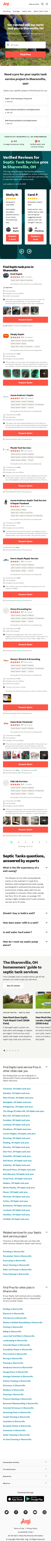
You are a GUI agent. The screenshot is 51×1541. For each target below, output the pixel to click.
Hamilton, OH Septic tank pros (16, 1214)
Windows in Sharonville (13, 1390)
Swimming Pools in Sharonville (17, 1412)
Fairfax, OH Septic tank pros (15, 1201)
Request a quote (12, 238)
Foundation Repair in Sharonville (17, 1349)
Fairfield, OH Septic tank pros (16, 1219)
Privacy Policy (31, 1528)
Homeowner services (11, 1462)
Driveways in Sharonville (14, 1385)
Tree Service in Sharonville (14, 1318)
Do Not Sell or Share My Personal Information (25, 1536)
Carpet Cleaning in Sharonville (16, 1417)
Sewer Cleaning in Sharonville (16, 1265)
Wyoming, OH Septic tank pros (16, 1138)
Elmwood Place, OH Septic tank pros (19, 1169)
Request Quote (25, 319)
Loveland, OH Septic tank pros (16, 1210)
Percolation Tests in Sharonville (17, 1256)
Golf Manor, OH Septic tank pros (17, 1160)
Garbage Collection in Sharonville (18, 1376)
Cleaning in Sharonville (13, 1394)
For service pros (9, 1469)
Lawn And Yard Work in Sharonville (18, 1336)
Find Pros (25, 54)
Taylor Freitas (10, 1013)
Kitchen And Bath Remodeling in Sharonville (22, 1322)
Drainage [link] (16, 11)
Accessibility (25, 1532)
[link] (8, 229)
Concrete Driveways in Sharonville (18, 1408)
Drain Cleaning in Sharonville (16, 1274)
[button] (7, 310)
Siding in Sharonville (12, 1331)
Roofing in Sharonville (13, 1309)
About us (6, 1483)
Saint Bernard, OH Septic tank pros (18, 1174)
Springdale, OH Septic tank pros (17, 1102)
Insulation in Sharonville (14, 1421)
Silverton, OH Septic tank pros (16, 1147)
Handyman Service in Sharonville (17, 1367)
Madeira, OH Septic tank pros (16, 1183)
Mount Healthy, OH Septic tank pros (19, 1187)
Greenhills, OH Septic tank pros (17, 1156)
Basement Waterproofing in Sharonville (20, 1403)
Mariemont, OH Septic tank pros (17, 1205)
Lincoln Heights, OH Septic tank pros (19, 1133)
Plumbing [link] (6, 11)
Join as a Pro (34, 4)
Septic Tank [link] (26, 11)
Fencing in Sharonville (13, 1327)
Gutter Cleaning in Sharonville (16, 1435)
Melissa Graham (43, 1013)
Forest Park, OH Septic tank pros (17, 1178)
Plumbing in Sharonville (13, 1251)
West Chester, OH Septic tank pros (18, 1097)
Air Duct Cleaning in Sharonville (17, 1439)
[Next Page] (46, 842)
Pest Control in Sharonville (15, 1354)
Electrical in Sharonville (13, 1313)
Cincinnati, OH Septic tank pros (17, 1088)
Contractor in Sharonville (14, 1430)
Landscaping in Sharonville (15, 1340)
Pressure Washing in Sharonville (17, 1399)
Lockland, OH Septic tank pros (16, 1124)
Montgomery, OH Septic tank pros (18, 1106)
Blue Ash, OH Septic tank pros (16, 1115)
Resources (7, 1476)
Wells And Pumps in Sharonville (17, 1269)
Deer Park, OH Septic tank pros (17, 1151)
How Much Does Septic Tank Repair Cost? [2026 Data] (16, 1020)
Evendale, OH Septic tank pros (16, 1120)
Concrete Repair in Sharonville (16, 1345)
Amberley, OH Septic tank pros (16, 1165)
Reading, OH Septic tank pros (16, 1142)
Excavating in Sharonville (14, 1260)
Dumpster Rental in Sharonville (17, 1426)
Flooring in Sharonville (13, 1363)
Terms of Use (19, 1528)
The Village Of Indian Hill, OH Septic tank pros (23, 1111)
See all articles (13, 985)
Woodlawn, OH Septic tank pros (17, 1129)
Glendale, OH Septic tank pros (16, 1093)
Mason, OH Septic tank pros (15, 1192)
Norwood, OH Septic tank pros (16, 1196)
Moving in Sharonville (12, 1358)
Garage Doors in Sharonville (15, 1372)
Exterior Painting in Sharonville (17, 1381)
